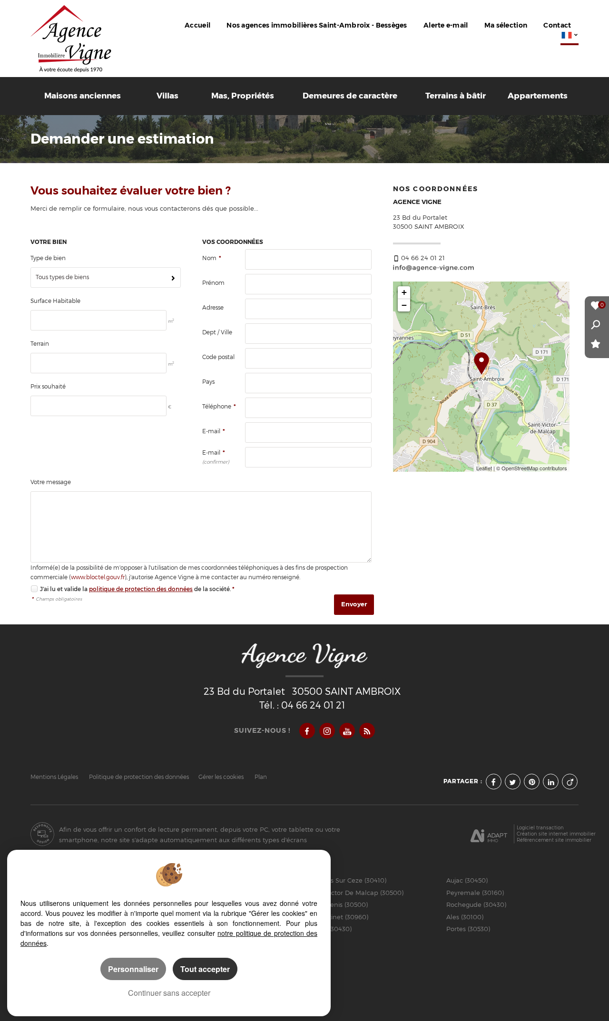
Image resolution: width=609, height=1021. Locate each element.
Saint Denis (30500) (338, 904)
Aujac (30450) (467, 880)
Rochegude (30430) (476, 904)
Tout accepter (205, 968)
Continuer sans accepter (169, 992)
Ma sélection (505, 25)
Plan (261, 777)
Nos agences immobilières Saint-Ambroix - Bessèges (316, 25)
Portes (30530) (468, 929)
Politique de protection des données (139, 777)
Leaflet (484, 468)
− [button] (404, 305)
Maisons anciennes (82, 96)
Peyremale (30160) (475, 892)
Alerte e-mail (445, 25)
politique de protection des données (141, 589)
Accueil (197, 25)
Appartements (538, 96)
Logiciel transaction (540, 827)
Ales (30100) (464, 917)
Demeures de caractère (350, 96)
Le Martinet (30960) (338, 917)
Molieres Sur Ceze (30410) (347, 880)
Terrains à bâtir (455, 96)
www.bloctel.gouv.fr (98, 577)
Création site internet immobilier (556, 833)
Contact (557, 25)
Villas (167, 96)
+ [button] (404, 292)
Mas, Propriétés (242, 96)
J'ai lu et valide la (64, 589)
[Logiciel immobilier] (488, 834)
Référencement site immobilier (554, 840)
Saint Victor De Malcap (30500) (355, 892)
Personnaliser (133, 968)
